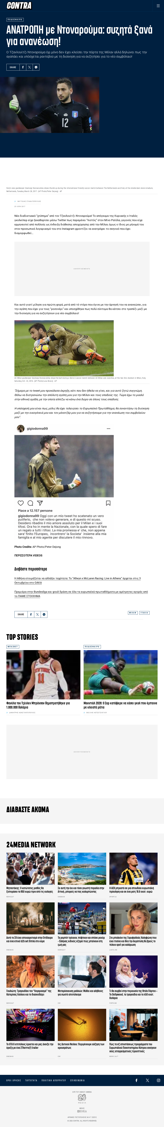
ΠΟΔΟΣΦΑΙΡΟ (92, 647)
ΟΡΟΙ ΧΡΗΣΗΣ (13, 1080)
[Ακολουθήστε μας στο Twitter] (147, 1080)
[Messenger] (36, 67)
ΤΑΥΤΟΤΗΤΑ (31, 1080)
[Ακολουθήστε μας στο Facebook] (136, 1080)
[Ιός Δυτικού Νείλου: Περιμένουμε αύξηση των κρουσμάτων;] (82, 1025)
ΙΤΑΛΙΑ (144, 613)
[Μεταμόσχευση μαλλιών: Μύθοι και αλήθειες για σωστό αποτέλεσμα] (82, 972)
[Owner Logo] (82, 1099)
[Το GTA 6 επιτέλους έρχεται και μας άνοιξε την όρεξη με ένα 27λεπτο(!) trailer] (30, 1025)
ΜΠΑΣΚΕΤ (13, 647)
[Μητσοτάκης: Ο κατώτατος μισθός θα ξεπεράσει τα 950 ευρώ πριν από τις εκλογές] (30, 869)
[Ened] (82, 1111)
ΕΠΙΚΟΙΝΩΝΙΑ (77, 1080)
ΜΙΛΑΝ (132, 613)
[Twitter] (29, 67)
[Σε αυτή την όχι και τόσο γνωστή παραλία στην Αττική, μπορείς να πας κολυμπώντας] (82, 869)
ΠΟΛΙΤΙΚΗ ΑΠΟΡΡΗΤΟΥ (54, 1080)
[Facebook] (23, 67)
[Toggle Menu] (158, 5)
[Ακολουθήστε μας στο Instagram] (158, 1080)
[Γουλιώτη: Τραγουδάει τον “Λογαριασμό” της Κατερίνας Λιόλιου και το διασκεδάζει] (30, 972)
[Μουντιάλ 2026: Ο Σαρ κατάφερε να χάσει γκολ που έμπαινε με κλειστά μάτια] (121, 674)
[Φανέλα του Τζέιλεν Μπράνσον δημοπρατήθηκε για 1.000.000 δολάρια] (43, 674)
